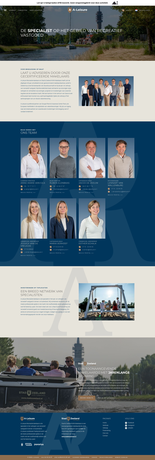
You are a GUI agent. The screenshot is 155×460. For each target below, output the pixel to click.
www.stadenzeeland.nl (69, 436)
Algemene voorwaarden (81, 457)
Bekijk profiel (27, 192)
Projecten (22, 10)
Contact (105, 436)
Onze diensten (36, 10)
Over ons (105, 433)
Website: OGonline (121, 457)
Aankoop (105, 425)
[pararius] (39, 444)
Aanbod (12, 10)
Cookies (94, 457)
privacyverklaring (106, 457)
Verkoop (105, 428)
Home (105, 423)
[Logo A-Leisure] (77, 10)
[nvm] (22, 444)
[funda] (28, 444)
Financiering (106, 430)
